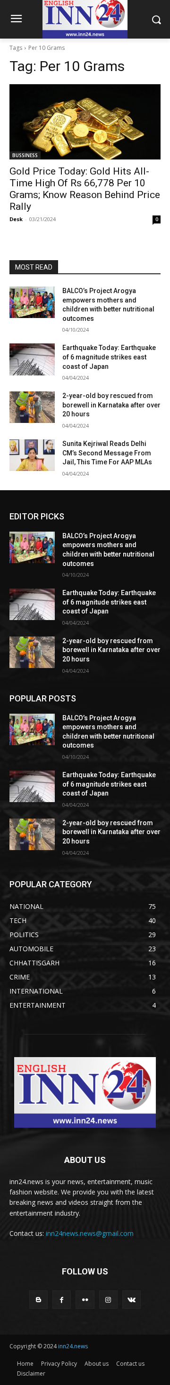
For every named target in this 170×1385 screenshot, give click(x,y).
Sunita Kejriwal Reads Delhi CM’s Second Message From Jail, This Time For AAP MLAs (107, 453)
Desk (16, 219)
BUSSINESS (25, 155)
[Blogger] (38, 1299)
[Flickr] (85, 1299)
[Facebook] (61, 1299)
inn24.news (73, 1346)
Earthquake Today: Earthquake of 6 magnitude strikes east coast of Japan (109, 357)
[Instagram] (108, 1299)
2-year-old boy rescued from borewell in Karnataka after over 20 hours (111, 405)
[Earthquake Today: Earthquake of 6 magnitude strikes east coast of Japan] (32, 359)
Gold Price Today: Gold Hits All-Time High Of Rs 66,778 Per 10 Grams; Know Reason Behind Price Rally (84, 189)
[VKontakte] (131, 1299)
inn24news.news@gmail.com (90, 1233)
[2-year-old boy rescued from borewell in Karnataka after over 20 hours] (32, 407)
